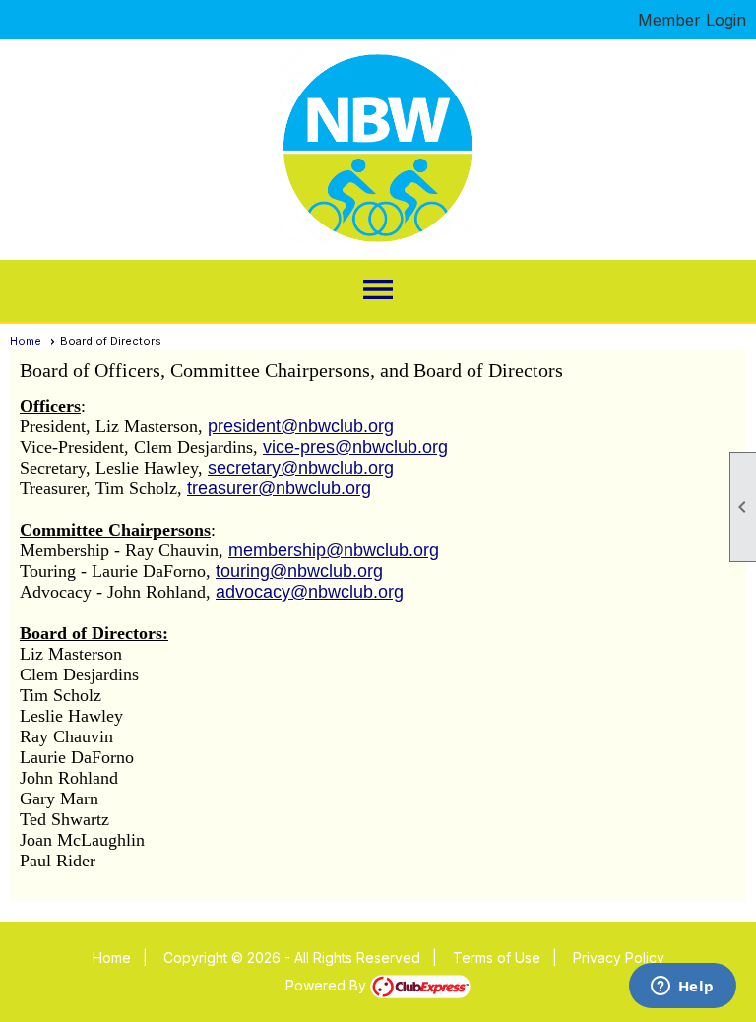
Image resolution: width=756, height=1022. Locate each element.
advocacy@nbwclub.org (310, 592)
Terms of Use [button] (496, 957)
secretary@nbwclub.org (301, 468)
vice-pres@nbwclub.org (355, 447)
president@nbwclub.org (301, 426)
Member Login (692, 20)
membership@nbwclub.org (333, 550)
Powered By (327, 985)
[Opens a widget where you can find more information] (682, 987)
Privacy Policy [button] (618, 957)
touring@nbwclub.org (299, 571)
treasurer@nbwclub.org (279, 488)
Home (25, 341)
